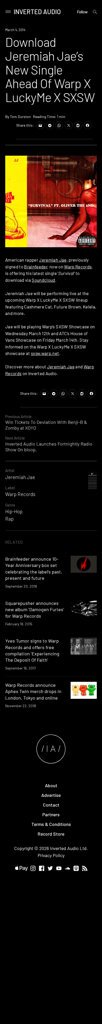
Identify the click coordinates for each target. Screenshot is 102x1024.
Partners (51, 814)
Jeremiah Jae (52, 259)
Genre (10, 505)
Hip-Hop (13, 511)
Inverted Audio (37, 11)
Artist (9, 470)
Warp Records (78, 266)
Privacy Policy (51, 855)
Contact (51, 805)
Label (10, 487)
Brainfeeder (35, 266)
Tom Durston (20, 116)
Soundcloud (43, 280)
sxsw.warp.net (45, 353)
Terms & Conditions (51, 824)
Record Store (51, 834)
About (51, 785)
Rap (9, 519)
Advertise (51, 795)
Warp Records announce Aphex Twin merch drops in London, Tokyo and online (33, 691)
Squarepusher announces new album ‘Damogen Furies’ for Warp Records (34, 609)
